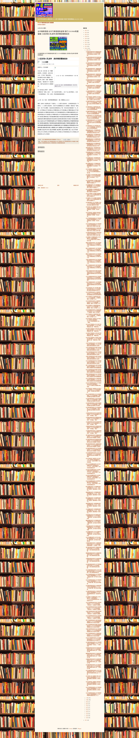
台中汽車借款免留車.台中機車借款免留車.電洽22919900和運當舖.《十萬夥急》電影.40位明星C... (93, 311)
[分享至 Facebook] (68, 139)
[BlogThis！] (65, 139)
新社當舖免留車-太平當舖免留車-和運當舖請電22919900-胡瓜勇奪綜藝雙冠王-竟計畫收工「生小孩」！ (93, 165)
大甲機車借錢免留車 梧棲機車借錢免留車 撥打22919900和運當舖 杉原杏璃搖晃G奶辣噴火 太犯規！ (93, 53)
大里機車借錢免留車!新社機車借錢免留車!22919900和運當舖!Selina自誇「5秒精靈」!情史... (93, 414)
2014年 (44, 64)
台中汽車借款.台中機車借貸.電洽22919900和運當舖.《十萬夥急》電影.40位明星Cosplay (93, 298)
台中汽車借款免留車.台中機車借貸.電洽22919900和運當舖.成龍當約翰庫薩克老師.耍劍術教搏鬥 (93, 293)
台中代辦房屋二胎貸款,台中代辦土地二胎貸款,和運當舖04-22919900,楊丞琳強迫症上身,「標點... (93, 320)
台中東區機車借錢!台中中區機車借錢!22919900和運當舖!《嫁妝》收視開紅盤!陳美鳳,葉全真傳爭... (93, 409)
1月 (87, 717)
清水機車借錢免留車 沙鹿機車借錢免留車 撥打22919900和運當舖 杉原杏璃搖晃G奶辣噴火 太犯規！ (93, 70)
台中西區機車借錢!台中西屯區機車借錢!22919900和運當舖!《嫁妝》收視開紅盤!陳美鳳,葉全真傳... (93, 404)
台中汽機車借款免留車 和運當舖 (46, 22)
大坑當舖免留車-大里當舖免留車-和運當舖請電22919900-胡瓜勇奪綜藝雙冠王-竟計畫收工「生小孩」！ (93, 159)
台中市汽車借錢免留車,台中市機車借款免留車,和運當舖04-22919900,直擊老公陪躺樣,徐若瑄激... (93, 384)
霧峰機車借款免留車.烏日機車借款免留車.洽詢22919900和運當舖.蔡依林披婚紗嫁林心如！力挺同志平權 (93, 655)
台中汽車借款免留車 (51, 141)
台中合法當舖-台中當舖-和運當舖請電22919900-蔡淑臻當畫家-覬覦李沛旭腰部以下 (93, 195)
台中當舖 (73, 141)
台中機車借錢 (53, 143)
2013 (86, 720)
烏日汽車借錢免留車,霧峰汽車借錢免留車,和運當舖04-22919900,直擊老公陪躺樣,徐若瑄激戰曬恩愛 (93, 371)
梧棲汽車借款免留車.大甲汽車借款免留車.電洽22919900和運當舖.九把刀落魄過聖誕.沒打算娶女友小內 (93, 244)
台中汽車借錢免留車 (66, 141)
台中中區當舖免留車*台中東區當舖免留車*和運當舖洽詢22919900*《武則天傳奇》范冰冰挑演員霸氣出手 (93, 482)
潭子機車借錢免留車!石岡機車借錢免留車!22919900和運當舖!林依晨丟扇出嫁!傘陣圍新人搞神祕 (93, 436)
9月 (87, 702)
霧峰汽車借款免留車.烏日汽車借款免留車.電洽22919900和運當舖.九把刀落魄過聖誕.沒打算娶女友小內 (93, 255)
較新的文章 (40, 185)
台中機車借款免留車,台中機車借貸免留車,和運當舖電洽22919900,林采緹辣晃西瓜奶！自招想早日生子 (93, 593)
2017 (86, 42)
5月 (87, 709)
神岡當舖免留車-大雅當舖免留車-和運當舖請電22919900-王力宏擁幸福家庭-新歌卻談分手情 (93, 149)
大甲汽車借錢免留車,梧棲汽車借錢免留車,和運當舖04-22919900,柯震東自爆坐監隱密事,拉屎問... (93, 349)
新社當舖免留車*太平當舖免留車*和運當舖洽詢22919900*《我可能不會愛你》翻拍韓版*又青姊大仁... (93, 488)
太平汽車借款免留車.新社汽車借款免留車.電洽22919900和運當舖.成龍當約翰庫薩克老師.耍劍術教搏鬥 (93, 278)
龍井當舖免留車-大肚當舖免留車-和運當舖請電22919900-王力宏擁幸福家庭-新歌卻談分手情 (93, 136)
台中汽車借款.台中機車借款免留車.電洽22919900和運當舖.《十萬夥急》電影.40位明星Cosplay (93, 307)
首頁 (58, 185)
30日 (50, 64)
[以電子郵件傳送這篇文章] (64, 139)
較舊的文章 (76, 185)
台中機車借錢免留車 (60, 143)
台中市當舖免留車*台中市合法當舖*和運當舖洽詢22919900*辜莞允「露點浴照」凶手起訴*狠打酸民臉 (93, 539)
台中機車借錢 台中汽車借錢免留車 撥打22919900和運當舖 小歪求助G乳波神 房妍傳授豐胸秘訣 (93, 117)
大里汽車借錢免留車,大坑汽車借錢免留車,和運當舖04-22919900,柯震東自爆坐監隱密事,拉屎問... (93, 344)
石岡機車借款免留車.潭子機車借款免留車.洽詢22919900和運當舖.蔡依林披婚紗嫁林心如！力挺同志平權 (93, 649)
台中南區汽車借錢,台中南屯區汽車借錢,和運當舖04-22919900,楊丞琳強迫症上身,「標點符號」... (93, 330)
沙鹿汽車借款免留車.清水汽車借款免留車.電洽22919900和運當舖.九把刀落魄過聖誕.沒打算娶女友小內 (93, 261)
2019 (86, 38)
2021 (86, 34)
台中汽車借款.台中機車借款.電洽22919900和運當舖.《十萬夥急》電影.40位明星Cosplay (93, 315)
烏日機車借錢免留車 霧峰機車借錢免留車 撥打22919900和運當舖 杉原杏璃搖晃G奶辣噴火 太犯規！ (93, 64)
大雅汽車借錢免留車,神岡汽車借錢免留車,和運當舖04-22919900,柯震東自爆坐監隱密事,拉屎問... (93, 358)
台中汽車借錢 (59, 141)
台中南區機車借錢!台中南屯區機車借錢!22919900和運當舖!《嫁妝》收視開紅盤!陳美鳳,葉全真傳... (93, 400)
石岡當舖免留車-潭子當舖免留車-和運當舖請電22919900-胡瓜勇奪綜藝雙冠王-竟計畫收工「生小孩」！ (93, 154)
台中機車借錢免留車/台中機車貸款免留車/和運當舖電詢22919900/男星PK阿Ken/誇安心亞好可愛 (93, 229)
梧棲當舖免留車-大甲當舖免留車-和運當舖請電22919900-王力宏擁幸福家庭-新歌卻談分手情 (93, 131)
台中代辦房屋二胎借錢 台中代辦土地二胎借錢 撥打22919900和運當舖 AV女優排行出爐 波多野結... (93, 98)
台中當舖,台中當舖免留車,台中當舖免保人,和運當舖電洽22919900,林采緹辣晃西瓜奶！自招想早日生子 (93, 598)
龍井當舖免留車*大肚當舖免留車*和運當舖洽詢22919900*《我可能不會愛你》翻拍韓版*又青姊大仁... (93, 499)
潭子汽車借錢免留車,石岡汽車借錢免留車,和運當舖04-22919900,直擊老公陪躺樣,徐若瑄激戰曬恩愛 (93, 366)
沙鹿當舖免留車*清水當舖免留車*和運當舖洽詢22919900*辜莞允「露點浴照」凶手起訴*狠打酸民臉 (93, 527)
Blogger (79, 728)
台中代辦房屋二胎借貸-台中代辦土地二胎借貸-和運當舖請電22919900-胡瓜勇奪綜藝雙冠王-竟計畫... (93, 170)
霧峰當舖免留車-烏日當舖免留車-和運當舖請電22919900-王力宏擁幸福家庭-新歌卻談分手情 (93, 140)
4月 (87, 711)
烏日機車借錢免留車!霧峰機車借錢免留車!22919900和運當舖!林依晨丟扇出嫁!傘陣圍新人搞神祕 (93, 441)
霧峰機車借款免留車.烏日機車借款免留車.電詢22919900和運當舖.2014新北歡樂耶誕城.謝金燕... (93, 554)
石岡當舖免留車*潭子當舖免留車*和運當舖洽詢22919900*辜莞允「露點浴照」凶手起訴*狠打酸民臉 (93, 516)
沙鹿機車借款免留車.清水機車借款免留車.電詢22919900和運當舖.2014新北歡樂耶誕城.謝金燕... (93, 560)
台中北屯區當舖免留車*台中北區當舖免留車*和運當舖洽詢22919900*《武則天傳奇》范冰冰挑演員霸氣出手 (93, 465)
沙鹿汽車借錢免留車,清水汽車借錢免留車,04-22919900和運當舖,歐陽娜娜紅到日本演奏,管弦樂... (93, 630)
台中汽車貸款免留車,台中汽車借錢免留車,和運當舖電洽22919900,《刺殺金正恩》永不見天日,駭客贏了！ (93, 576)
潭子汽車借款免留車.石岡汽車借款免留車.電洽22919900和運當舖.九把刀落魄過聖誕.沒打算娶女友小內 (93, 266)
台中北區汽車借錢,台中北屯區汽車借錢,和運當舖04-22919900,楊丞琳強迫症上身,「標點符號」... (93, 325)
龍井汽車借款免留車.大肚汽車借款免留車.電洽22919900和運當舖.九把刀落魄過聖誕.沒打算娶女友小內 (93, 250)
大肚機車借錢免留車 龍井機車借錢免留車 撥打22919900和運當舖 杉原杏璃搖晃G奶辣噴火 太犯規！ (93, 59)
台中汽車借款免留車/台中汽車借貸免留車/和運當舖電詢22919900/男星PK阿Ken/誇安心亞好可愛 (93, 225)
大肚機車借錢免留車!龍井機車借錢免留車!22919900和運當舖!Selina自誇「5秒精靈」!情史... (93, 423)
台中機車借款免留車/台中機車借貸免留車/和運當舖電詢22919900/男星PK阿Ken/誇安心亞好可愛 (93, 234)
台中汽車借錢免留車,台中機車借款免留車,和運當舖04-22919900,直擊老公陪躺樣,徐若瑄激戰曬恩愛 (93, 380)
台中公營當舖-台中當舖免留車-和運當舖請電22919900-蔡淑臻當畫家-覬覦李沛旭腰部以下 (93, 190)
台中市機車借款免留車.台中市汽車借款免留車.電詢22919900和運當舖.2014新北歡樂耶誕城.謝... (93, 571)
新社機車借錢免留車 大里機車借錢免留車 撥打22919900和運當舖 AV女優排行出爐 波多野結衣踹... (93, 87)
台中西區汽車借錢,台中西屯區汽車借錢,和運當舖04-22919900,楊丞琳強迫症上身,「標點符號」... (93, 334)
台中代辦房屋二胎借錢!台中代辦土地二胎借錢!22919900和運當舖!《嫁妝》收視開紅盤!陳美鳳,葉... (93, 390)
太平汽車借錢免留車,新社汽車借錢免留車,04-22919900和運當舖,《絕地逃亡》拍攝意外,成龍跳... (93, 617)
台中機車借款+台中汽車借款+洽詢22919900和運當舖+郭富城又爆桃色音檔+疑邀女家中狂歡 (93, 204)
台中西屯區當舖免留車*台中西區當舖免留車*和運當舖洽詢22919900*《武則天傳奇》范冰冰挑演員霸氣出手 (93, 477)
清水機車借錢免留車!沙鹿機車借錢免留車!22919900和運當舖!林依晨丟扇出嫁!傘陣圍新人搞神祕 (93, 445)
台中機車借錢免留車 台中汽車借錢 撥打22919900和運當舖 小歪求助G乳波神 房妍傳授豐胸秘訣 (93, 112)
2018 (86, 40)
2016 (86, 44)
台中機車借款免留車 (45, 143)
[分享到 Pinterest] (69, 139)
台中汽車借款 (44, 141)
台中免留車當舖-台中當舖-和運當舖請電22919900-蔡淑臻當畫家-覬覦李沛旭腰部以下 (93, 182)
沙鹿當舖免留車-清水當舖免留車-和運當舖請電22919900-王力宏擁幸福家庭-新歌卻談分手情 (93, 145)
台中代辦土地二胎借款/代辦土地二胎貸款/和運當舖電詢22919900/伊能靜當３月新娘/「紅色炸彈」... (93, 208)
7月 (87, 705)
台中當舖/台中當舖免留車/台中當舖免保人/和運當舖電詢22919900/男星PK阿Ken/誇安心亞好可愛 (93, 238)
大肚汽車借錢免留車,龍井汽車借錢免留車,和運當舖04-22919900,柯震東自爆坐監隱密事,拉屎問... (93, 353)
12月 (47, 64)
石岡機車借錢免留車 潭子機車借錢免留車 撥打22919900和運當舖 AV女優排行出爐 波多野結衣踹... (93, 81)
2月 (87, 715)
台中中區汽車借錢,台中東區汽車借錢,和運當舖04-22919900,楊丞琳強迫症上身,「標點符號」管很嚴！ (93, 339)
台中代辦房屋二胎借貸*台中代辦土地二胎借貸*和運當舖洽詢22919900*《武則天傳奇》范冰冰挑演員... (93, 460)
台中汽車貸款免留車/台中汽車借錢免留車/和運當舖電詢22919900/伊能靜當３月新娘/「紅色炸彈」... (93, 220)
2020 (86, 36)
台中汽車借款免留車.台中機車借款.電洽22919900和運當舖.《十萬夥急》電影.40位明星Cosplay (93, 302)
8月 (87, 703)
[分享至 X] (67, 139)
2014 (86, 48)
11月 (87, 698)
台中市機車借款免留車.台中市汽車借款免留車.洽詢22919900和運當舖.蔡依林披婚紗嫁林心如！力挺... (93, 672)
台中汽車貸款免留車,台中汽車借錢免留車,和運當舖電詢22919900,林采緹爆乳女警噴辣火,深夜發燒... (93, 689)
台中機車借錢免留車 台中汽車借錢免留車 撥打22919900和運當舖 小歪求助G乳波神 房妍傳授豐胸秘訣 (93, 121)
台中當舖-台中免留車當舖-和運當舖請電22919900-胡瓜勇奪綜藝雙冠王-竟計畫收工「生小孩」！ (93, 176)
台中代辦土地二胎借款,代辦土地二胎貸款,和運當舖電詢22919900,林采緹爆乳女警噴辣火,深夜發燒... (93, 677)
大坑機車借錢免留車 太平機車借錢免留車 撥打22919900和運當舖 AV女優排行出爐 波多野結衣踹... (93, 92)
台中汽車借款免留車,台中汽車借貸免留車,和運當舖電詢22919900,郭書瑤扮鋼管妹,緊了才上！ (93, 694)
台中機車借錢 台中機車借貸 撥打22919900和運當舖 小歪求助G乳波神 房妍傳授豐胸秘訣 (93, 108)
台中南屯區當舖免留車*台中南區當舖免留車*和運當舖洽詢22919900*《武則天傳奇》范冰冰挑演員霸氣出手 (93, 471)
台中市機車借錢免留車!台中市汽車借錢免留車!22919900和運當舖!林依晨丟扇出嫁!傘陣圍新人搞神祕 (93, 454)
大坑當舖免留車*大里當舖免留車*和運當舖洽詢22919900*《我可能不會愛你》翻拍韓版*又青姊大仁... (93, 510)
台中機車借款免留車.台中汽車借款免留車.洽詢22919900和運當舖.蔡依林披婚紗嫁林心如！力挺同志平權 (93, 666)
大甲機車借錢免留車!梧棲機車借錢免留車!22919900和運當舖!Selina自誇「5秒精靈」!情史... (93, 419)
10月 (87, 700)
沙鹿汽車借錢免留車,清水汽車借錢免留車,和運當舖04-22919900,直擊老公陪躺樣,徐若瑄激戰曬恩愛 (93, 375)
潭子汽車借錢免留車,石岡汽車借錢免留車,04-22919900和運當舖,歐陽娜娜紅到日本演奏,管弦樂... (93, 621)
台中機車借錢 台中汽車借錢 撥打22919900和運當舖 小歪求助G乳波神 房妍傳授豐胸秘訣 (93, 127)
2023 (86, 30)
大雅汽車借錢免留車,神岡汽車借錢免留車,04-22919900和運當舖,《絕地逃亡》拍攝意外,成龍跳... (93, 612)
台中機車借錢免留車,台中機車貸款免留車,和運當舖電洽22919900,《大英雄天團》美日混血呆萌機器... (93, 587)
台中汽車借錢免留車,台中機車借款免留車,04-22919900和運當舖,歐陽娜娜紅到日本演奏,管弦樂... (93, 635)
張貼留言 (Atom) (44, 187)
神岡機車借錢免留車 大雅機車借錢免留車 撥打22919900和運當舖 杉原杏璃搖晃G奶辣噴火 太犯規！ (93, 76)
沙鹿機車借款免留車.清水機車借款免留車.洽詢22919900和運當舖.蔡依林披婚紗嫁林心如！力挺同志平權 (93, 660)
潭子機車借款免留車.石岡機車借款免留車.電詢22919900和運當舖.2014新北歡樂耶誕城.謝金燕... (93, 549)
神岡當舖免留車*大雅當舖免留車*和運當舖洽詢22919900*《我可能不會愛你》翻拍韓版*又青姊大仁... (93, 505)
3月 (87, 713)
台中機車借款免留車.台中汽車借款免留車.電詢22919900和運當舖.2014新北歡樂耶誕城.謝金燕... (93, 566)
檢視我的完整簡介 (42, 24)
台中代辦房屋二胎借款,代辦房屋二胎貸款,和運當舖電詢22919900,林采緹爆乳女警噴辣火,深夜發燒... (93, 683)
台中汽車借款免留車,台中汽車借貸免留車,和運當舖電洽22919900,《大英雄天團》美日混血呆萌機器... (93, 581)
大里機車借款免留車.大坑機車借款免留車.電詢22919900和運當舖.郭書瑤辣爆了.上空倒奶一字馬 (93, 544)
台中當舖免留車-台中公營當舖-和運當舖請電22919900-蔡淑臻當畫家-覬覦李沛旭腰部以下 (93, 186)
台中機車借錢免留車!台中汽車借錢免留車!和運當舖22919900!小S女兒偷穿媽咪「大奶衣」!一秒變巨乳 (93, 644)
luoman (70, 728)
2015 (86, 46)
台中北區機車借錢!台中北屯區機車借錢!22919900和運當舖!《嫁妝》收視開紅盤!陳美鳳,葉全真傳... (93, 395)
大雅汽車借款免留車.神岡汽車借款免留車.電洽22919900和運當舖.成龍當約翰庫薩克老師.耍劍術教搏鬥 (93, 272)
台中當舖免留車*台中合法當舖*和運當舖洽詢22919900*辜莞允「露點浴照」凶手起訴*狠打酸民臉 (93, 533)
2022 (86, 32)
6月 (87, 707)
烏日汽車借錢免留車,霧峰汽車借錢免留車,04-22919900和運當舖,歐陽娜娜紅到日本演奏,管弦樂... (93, 626)
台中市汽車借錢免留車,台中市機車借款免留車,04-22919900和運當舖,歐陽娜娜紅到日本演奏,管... (93, 639)
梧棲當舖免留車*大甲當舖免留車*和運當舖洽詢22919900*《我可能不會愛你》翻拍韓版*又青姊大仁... (93, 494)
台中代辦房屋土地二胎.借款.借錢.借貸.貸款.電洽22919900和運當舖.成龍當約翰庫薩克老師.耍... (93, 289)
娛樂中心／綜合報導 (43, 67)
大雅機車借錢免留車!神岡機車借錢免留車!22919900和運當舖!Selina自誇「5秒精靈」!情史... (93, 427)
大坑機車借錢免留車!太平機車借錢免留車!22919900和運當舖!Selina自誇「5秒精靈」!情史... (93, 432)
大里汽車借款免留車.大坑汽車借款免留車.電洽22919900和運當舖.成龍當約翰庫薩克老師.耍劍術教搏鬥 (93, 283)
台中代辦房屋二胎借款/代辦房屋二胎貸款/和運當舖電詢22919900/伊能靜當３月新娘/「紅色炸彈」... (93, 214)
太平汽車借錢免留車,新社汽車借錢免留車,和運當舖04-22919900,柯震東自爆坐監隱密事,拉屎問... (93, 362)
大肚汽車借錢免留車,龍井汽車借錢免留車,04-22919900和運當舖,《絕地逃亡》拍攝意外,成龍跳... (93, 604)
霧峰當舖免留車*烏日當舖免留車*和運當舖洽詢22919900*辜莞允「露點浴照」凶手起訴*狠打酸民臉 (93, 522)
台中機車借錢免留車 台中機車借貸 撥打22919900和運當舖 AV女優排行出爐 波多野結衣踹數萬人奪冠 (93, 103)
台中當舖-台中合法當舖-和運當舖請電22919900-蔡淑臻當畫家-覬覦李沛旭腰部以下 (93, 199)
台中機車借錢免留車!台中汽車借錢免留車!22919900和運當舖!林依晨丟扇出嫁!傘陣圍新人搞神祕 (93, 450)
